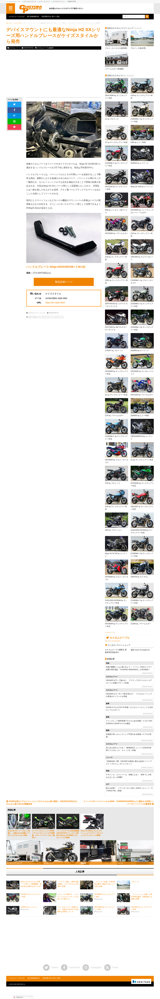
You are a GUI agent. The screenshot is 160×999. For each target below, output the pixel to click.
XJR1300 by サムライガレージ (142, 258)
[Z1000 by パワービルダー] (142, 614)
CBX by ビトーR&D (138, 142)
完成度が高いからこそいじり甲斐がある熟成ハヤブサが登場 (128, 735)
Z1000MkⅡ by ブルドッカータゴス (142, 281)
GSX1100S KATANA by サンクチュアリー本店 (142, 531)
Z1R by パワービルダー (114, 415)
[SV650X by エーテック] (142, 153)
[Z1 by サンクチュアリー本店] (116, 132)
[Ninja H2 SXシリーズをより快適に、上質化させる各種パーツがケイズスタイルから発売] (19, 821)
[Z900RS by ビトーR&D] (142, 405)
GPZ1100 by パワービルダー (142, 395)
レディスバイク (44, 1)
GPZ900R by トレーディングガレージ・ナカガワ (142, 211)
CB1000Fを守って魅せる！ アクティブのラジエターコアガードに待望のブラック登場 (129, 681)
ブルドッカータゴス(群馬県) (116, 48)
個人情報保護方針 (33, 16)
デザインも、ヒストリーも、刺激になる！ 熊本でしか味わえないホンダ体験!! (128, 776)
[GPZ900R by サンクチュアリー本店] (116, 361)
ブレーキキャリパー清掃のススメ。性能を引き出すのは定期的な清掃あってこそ (67, 909)
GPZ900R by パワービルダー (116, 233)
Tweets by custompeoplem (112, 641)
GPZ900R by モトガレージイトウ (142, 372)
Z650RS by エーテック (140, 350)
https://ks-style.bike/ (55, 302)
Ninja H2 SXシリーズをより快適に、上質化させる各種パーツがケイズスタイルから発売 (19, 833)
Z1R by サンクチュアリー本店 (142, 96)
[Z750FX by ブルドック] (116, 340)
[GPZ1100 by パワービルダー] (142, 385)
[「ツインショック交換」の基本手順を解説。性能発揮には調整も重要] (123, 897)
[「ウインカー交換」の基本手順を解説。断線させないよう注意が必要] (86, 885)
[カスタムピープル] (30, 8)
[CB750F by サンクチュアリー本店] (12, 897)
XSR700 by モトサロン (140, 577)
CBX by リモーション (113, 530)
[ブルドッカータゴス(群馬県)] (116, 38)
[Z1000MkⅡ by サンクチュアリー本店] (142, 109)
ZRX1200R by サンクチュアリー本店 (116, 96)
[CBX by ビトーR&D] (142, 132)
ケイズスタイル (43, 317)
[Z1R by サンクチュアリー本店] (142, 85)
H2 (30, 317)
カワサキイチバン (59, 1)
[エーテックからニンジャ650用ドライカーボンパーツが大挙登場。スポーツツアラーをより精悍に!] (43, 821)
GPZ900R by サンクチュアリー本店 (116, 372)
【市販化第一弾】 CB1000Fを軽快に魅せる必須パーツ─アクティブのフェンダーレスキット (129, 762)
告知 (107, 663)
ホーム (9, 23)
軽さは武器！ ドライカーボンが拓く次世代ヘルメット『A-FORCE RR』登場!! (129, 789)
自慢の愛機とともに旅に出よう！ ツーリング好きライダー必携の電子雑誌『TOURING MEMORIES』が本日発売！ (129, 668)
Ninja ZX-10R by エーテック (142, 187)
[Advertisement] (29, 73)
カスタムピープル (110, 632)
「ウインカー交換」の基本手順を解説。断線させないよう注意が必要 (104, 884)
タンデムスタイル (30, 1)
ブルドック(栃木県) (138, 48)
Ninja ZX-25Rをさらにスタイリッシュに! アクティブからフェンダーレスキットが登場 (92, 833)
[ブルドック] (123, 885)
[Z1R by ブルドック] (116, 473)
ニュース (17, 23)
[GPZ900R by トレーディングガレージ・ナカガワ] (142, 200)
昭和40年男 (72, 1)
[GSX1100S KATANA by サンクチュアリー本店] (142, 520)
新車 (107, 703)
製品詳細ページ (63, 281)
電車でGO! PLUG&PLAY (140, 650)
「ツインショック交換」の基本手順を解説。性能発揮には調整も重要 (141, 896)
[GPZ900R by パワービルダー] (116, 223)
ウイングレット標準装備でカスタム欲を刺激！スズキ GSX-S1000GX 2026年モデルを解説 (129, 722)
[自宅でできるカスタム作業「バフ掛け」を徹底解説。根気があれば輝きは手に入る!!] (12, 885)
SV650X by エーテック (140, 163)
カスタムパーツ (14, 48)
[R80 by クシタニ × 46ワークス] (116, 200)
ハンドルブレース (57, 317)
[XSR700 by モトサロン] (142, 567)
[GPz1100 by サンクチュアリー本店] (116, 176)
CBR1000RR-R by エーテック (141, 437)
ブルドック (135, 882)
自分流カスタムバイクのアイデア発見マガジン (66, 8)
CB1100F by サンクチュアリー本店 (142, 508)
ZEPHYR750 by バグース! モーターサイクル (116, 305)
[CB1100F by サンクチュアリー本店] (142, 497)
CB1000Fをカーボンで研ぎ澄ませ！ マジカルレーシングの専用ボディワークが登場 (129, 695)
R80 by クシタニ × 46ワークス (116, 211)
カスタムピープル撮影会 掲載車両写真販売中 (115, 651)
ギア (107, 784)
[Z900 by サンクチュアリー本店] (116, 270)
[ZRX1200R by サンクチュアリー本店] (116, 85)
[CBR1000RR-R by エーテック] (142, 426)
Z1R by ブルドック (112, 483)
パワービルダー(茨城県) (114, 69)
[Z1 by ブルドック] (116, 109)
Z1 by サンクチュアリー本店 (116, 142)
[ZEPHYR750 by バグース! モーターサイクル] (116, 294)
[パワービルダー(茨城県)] (116, 59)
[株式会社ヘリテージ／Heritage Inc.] (141, 981)
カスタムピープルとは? (17, 16)
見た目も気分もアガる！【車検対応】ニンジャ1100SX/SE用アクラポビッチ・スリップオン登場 (128, 749)
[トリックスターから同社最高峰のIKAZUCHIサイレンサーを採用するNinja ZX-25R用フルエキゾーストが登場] (67, 821)
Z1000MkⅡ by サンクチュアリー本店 (142, 120)
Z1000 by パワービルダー (141, 624)
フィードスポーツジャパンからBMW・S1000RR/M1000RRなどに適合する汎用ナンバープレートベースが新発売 (118, 802)
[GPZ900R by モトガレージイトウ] (142, 361)
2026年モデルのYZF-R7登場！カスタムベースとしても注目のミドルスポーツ (129, 708)
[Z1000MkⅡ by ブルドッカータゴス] (142, 270)
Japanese (19, 997)
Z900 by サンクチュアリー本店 (116, 281)
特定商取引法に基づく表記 (51, 16)
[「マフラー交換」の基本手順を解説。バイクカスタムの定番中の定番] (49, 885)
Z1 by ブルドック (112, 119)
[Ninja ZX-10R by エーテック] (142, 176)
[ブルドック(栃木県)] (142, 38)
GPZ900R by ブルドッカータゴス (116, 461)
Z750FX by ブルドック (114, 350)
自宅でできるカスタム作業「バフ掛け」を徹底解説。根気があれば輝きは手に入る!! (31, 884)
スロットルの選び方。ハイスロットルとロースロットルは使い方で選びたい (67, 896)
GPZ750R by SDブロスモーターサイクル (116, 328)
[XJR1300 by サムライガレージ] (142, 247)
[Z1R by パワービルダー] (116, 405)
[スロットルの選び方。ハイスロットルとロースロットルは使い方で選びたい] (49, 897)
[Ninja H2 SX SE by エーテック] (116, 543)
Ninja (35, 317)
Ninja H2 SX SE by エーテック (116, 554)
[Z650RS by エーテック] (142, 340)
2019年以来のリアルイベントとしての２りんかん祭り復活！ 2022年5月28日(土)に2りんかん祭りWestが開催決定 (42, 802)
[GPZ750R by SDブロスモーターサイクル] (116, 317)
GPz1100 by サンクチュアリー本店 (116, 188)
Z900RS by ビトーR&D (140, 415)
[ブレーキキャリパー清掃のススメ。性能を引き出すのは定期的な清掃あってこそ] (49, 910)
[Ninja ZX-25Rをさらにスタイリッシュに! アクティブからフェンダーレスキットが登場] (92, 821)
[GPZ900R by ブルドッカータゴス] (116, 450)
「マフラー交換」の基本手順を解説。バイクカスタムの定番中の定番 (67, 884)
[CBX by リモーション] (116, 520)
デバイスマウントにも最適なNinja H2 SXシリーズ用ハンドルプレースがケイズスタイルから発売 (53, 35)
